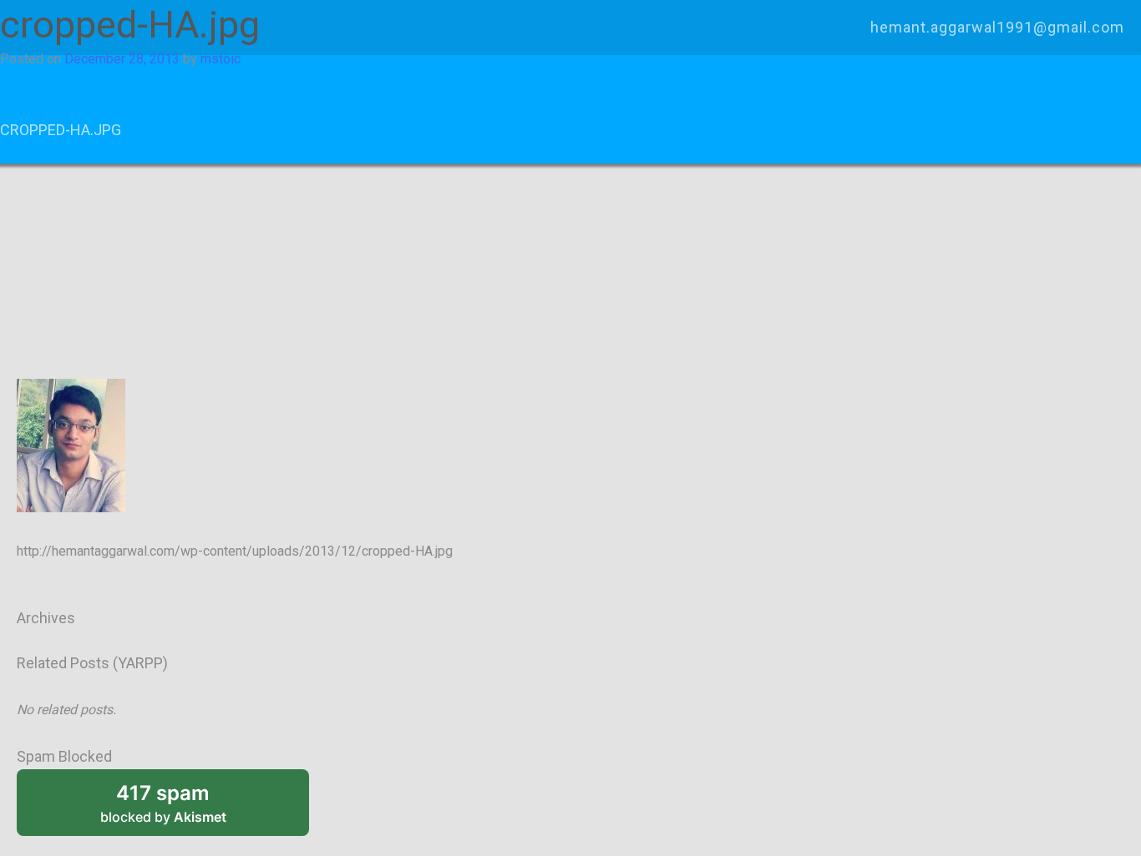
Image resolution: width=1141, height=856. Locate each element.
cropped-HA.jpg (60, 129)
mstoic (220, 59)
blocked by (163, 803)
